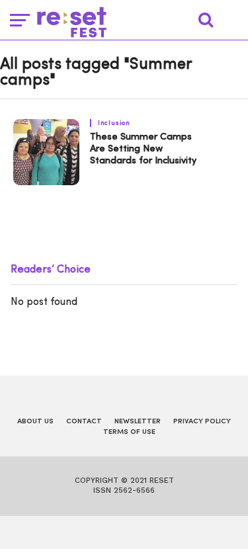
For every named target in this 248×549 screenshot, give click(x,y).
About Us (35, 421)
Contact (84, 421)
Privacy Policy (202, 421)
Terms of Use (129, 432)
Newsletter (137, 421)
